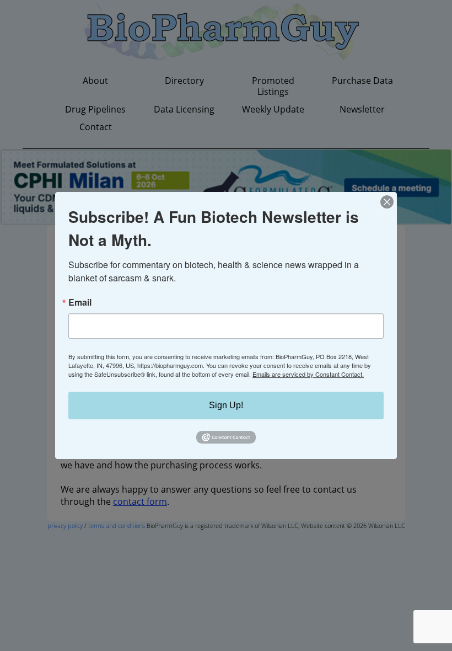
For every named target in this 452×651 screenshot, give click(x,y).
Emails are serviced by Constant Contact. (308, 374)
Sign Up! (226, 405)
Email (80, 302)
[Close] (387, 202)
